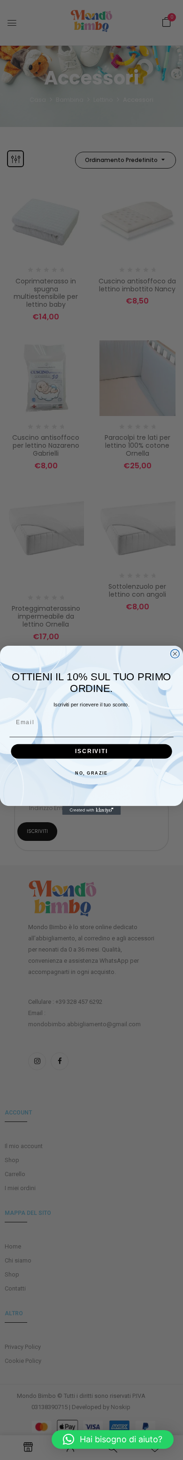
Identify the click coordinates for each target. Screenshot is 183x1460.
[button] (113, 1439)
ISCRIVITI (91, 751)
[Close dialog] (174, 653)
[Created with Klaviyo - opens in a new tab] (91, 810)
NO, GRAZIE (91, 773)
